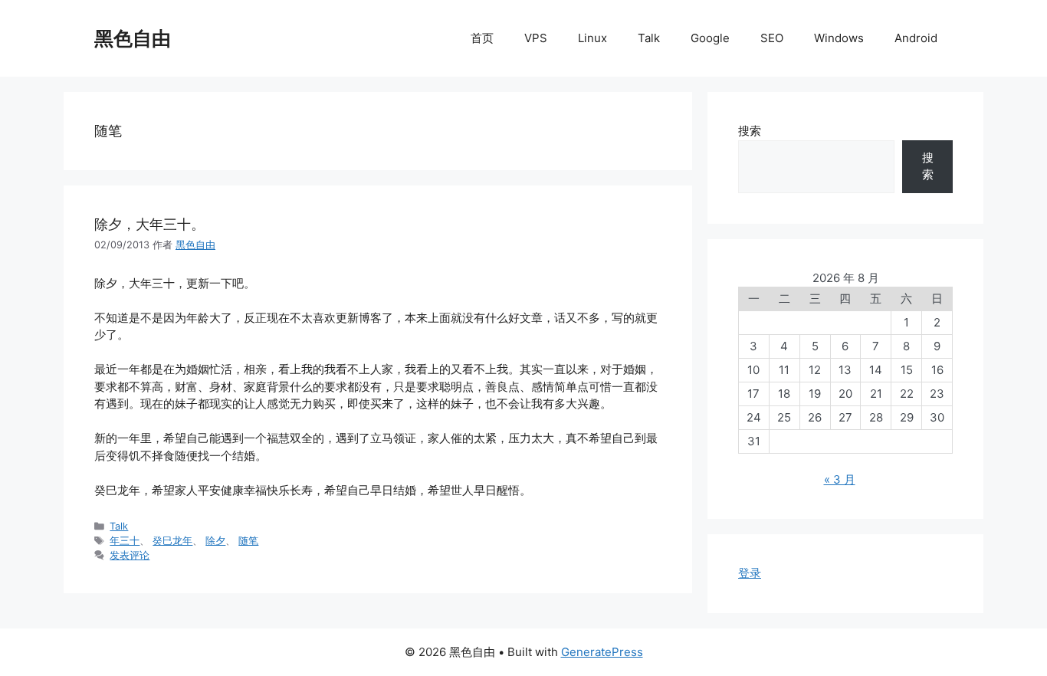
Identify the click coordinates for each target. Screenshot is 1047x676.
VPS (535, 38)
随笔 (248, 540)
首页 (482, 38)
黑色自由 (132, 38)
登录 (749, 573)
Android (915, 38)
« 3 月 (839, 479)
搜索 (749, 130)
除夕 (215, 540)
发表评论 (129, 555)
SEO (771, 38)
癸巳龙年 (172, 540)
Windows (839, 38)
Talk (649, 38)
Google (710, 38)
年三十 (124, 540)
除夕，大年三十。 (149, 224)
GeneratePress (602, 652)
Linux (592, 38)
